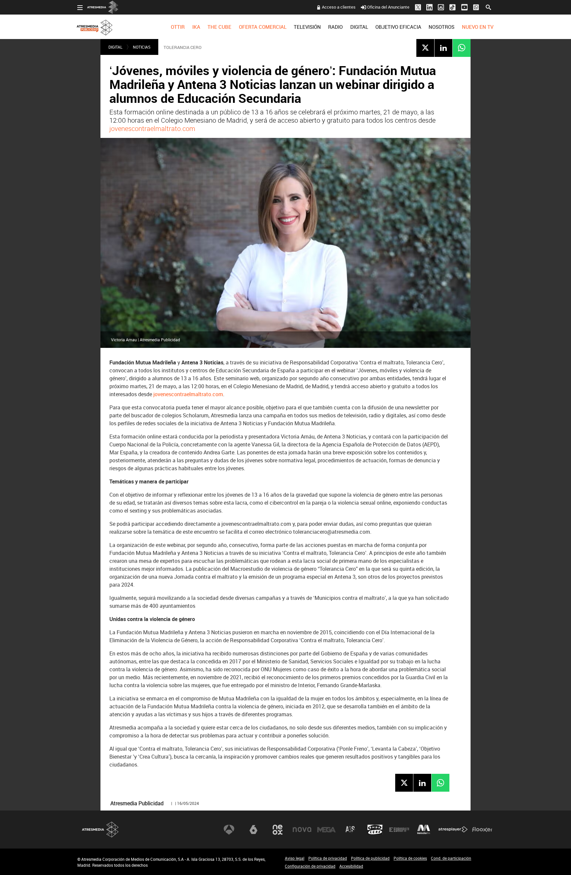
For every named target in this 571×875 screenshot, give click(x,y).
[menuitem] (177, 27)
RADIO (335, 26)
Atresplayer (453, 830)
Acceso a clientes (339, 7)
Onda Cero (375, 830)
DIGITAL (359, 26)
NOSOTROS (441, 26)
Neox (277, 830)
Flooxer (482, 830)
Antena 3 (229, 830)
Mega (326, 830)
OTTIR (178, 26)
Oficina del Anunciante (388, 7)
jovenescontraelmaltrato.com (152, 128)
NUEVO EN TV (477, 26)
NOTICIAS (141, 47)
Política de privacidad (327, 858)
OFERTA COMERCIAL (262, 26)
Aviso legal (294, 858)
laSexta (253, 830)
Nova (302, 830)
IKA (196, 26)
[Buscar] (488, 7)
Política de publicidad (370, 858)
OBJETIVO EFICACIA (398, 26)
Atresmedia (100, 829)
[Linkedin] (443, 48)
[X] (425, 48)
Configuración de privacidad (310, 866)
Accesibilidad (351, 866)
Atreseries (351, 830)
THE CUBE (219, 26)
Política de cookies (410, 858)
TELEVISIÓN (307, 26)
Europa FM (399, 830)
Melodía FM (424, 830)
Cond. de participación (451, 858)
